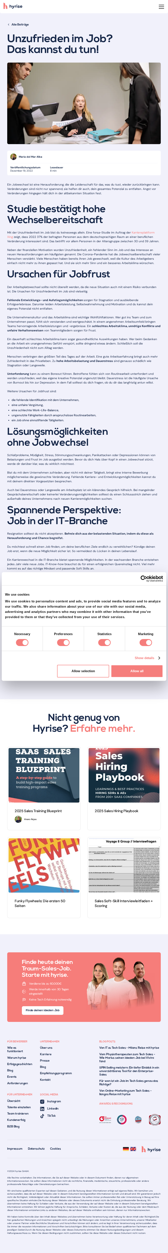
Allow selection (83, 671)
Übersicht (13, 1101)
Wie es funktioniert (15, 1050)
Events (12, 1077)
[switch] (63, 642)
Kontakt (45, 1080)
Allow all (137, 671)
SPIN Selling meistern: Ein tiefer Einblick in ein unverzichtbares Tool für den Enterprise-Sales (129, 1071)
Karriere (46, 1054)
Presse (45, 1060)
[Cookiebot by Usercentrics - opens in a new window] (144, 578)
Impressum (15, 1148)
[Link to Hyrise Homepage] (151, 1149)
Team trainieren (18, 1113)
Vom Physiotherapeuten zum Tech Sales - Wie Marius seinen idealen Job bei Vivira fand (127, 1058)
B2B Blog (13, 1126)
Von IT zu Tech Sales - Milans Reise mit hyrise (129, 1048)
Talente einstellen (19, 1107)
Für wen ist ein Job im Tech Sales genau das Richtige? (128, 1083)
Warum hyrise (16, 1058)
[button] (160, 7)
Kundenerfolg (16, 1120)
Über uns (46, 1048)
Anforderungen (17, 1083)
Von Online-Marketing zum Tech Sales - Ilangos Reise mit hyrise (125, 1092)
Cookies (55, 1148)
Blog (10, 1070)
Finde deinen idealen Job (43, 1010)
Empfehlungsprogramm (56, 1073)
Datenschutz (36, 1148)
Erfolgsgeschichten (19, 1064)
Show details (144, 658)
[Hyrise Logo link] (13, 6)
